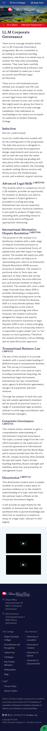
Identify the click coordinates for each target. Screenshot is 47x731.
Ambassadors (10, 669)
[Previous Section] (3, 25)
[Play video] (23, 543)
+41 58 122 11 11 (19, 715)
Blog (6, 674)
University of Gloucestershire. (25, 708)
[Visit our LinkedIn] (3, 715)
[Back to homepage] (23, 10)
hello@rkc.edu (31, 715)
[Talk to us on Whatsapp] (11, 715)
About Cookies (10, 691)
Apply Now (38, 2)
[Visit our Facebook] (6, 715)
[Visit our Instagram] (9, 715)
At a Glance (12, 25)
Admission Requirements (32, 25)
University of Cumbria (21, 705)
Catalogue (8, 657)
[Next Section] (43, 25)
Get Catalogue (18, 2)
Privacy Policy (10, 686)
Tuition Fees (9, 652)
